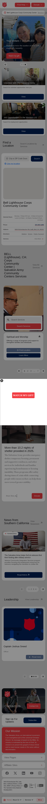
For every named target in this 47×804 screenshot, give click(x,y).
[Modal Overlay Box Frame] (23, 402)
